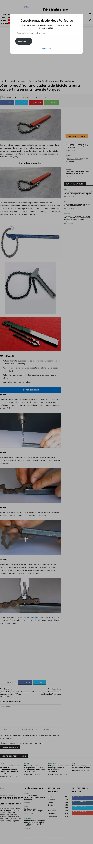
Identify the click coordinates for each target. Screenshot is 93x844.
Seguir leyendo (46, 49)
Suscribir (22, 41)
